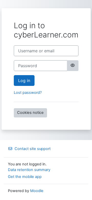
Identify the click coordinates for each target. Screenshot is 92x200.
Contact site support (33, 148)
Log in (24, 80)
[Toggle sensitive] (72, 65)
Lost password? (28, 92)
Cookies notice (30, 112)
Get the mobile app (25, 176)
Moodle (36, 190)
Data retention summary (29, 169)
